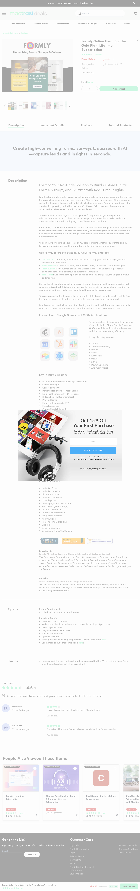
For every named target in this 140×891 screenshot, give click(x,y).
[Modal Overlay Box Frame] (70, 445)
